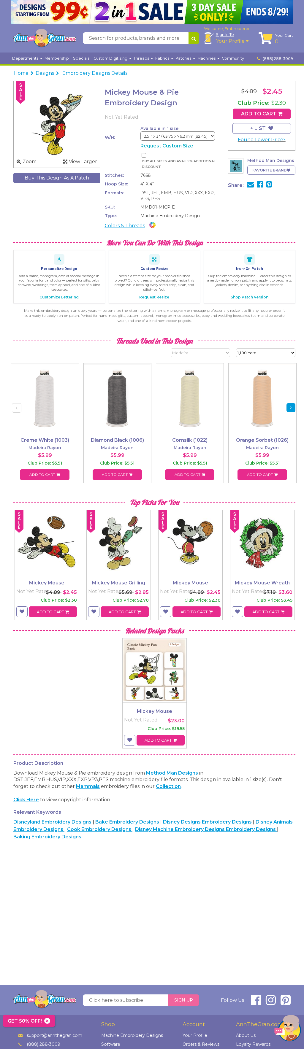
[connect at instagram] (271, 1002)
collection (168, 786)
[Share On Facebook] (260, 185)
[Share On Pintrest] (269, 185)
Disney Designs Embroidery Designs (208, 822)
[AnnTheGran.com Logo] (44, 38)
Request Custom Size (166, 146)
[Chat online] (287, 1029)
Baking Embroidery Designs (47, 837)
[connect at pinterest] (286, 1002)
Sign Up (183, 1000)
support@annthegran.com (54, 1035)
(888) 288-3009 (277, 58)
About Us (246, 1035)
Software (110, 1044)
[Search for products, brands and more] (194, 38)
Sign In (225, 34)
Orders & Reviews (201, 1044)
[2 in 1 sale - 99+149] (152, 12)
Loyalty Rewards (253, 1044)
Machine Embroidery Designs (132, 1035)
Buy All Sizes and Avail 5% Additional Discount (179, 164)
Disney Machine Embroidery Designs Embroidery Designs (206, 829)
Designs (45, 73)
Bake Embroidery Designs (127, 822)
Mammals (88, 786)
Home (21, 73)
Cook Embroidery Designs (99, 829)
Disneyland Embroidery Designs (53, 822)
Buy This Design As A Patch (57, 178)
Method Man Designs (172, 773)
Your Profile (231, 41)
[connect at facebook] (256, 1002)
